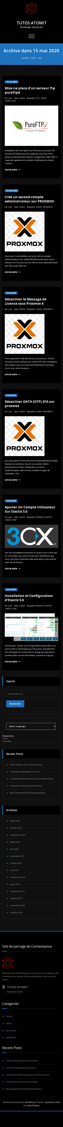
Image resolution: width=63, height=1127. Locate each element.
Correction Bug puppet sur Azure (25, 771)
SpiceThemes (33, 1105)
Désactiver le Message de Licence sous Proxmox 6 (25, 301)
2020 (33, 58)
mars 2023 (15, 820)
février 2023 (16, 827)
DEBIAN (39, 517)
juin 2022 (14, 849)
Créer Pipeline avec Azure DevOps (26, 764)
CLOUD (9, 1016)
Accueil (24, 58)
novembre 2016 (17, 905)
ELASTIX (48, 517)
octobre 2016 (16, 912)
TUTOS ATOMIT (31, 23)
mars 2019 (15, 884)
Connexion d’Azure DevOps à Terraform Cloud (31, 778)
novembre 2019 (17, 877)
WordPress (30, 1102)
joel (10, 98)
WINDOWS (11, 1037)
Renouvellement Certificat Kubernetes (28, 792)
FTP (37, 98)
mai (40, 58)
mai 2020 (14, 870)
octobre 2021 (16, 863)
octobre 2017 (16, 898)
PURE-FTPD (10, 101)
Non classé (11, 1030)
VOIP (14, 520)
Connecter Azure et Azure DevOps (26, 785)
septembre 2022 (18, 835)
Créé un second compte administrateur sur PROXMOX (29, 199)
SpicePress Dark (52, 1102)
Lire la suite (11, 169)
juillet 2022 (15, 842)
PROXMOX (48, 207)
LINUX (22, 98)
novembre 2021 (17, 856)
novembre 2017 (17, 891)
